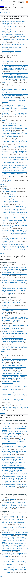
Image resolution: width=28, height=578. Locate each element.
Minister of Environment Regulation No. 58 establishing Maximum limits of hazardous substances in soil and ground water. (15, 394)
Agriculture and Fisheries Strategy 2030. (11, 47)
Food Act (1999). (6, 264)
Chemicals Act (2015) (7, 305)
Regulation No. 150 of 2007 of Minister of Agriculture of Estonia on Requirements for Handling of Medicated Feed (15, 115)
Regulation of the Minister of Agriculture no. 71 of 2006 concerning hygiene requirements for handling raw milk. (14, 274)
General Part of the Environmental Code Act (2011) (14, 299)
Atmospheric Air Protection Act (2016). (11, 302)
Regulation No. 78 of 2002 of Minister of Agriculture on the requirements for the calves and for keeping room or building (14, 153)
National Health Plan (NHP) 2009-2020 (11, 51)
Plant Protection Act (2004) (8, 188)
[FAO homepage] (6, 1)
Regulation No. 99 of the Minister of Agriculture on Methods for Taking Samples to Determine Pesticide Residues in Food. (14, 269)
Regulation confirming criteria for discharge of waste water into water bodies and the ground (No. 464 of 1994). (14, 360)
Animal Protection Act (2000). (9, 499)
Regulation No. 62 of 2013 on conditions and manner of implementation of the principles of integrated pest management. (15, 555)
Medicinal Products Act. (7, 61)
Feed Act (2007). (6, 85)
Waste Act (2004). (6, 313)
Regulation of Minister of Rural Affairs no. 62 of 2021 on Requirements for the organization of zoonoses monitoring (14, 90)
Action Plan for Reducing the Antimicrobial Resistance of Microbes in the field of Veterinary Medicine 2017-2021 (15, 41)
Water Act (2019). (6, 355)
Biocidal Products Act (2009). (9, 191)
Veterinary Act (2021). (7, 82)
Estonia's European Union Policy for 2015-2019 (13, 44)
